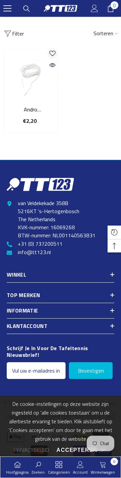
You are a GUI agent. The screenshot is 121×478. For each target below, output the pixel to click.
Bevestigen (91, 371)
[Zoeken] (27, 9)
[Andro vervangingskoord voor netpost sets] (30, 75)
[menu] (7, 8)
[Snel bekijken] (52, 65)
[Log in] (94, 8)
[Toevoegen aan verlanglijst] (52, 53)
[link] (38, 467)
